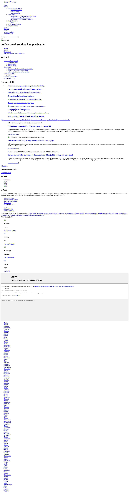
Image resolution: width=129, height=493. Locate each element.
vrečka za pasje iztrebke (14, 24)
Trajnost (6, 29)
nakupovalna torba (13, 25)
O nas (5, 27)
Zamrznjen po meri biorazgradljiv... (21, 103)
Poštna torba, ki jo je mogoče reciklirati (22, 19)
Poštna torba (11, 14)
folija (12, 22)
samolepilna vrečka (16, 10)
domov (6, 5)
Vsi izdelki (41, 215)
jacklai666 (7, 271)
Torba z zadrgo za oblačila (30, 215)
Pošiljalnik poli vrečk (58, 213)
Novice (6, 30)
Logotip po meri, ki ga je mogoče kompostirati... (25, 89)
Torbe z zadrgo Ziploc (16, 215)
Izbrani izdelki (32, 213)
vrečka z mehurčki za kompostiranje (21, 18)
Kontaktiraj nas (8, 33)
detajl (17, 134)
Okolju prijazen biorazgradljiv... (19, 110)
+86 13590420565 (6, 173)
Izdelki (6, 6)
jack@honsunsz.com (10, 230)
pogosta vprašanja (9, 32)
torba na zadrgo (15, 13)
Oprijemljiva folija (13, 21)
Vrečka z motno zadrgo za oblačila (74, 213)
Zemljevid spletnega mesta (44, 213)
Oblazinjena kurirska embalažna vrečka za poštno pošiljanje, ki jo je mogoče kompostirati (40, 155)
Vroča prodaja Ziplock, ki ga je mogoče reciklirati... (26, 116)
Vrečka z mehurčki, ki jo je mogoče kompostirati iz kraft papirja (31, 141)
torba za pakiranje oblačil (15, 8)
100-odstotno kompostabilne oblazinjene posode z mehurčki (29, 126)
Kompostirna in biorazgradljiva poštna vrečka (23, 16)
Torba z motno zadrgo (91, 213)
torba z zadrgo (15, 11)
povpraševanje (12, 134)
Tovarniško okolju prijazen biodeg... (21, 96)
